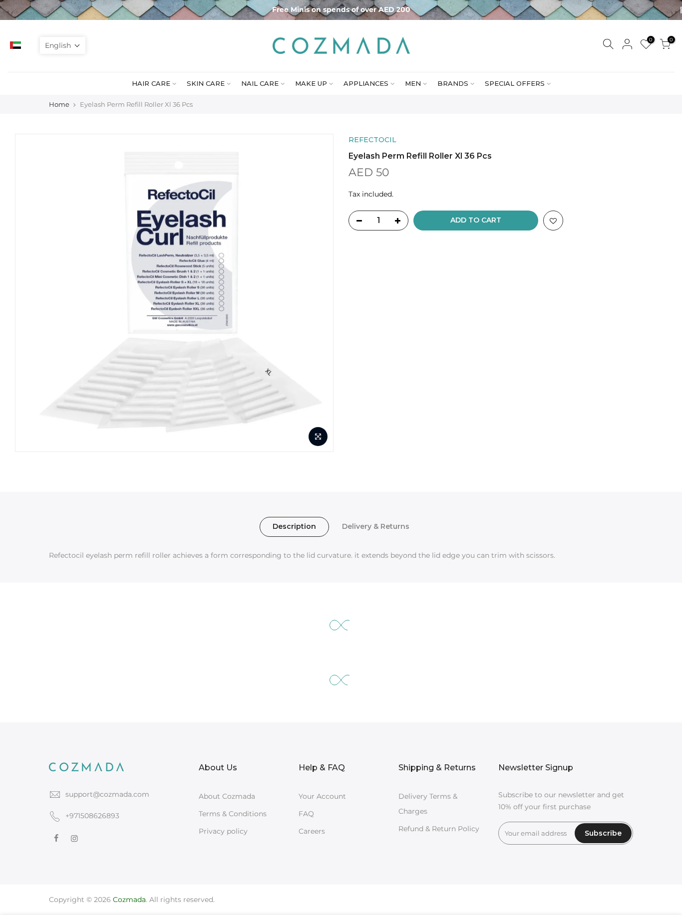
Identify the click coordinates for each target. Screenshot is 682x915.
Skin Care (206, 83)
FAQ (306, 813)
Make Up (311, 83)
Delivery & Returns (375, 526)
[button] (62, 45)
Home (59, 104)
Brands (452, 83)
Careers (312, 831)
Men (413, 83)
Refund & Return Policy (438, 828)
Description (294, 526)
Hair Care (151, 83)
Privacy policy (223, 831)
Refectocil (372, 139)
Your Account (322, 796)
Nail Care (260, 83)
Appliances (365, 83)
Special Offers (515, 83)
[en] (28, 45)
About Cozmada (227, 796)
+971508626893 (92, 815)
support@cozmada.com (107, 794)
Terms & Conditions (233, 813)
